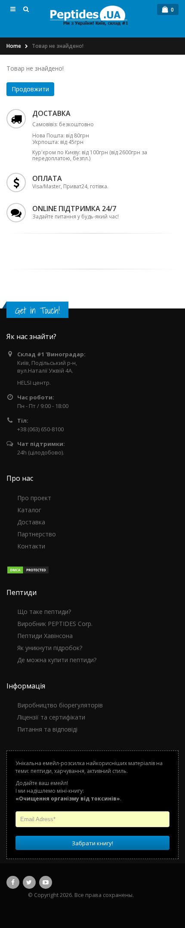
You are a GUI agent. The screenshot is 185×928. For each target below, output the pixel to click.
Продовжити (30, 89)
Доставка (31, 522)
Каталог (29, 510)
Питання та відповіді (47, 729)
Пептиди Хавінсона (45, 636)
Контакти (31, 546)
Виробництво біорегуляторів (60, 705)
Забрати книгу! (92, 843)
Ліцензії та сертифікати (51, 717)
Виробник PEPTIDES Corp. (54, 624)
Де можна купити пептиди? (56, 660)
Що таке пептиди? (44, 611)
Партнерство (36, 534)
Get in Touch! (37, 310)
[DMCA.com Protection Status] (27, 569)
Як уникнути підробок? (49, 648)
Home (13, 46)
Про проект (34, 498)
